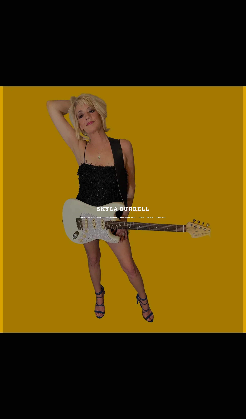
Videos (141, 218)
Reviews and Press (127, 218)
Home (83, 218)
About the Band (110, 218)
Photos (150, 218)
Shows (90, 218)
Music (98, 218)
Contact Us (160, 218)
